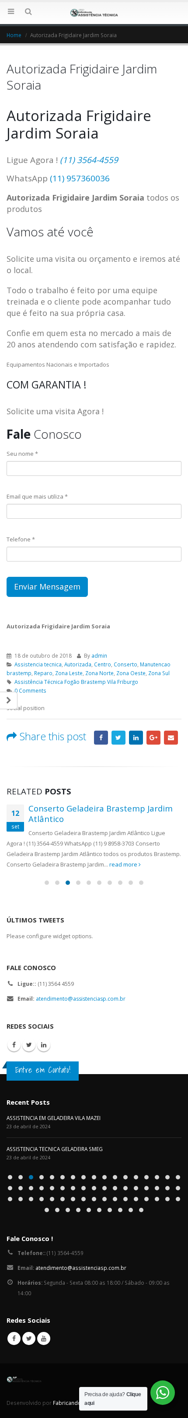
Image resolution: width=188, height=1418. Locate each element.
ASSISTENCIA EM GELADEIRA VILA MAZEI (54, 1117)
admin (99, 655)
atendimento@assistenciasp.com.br (80, 998)
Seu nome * (22, 454)
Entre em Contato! (42, 1069)
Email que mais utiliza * (37, 496)
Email (171, 738)
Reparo (43, 672)
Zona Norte (99, 672)
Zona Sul (159, 672)
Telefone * (21, 539)
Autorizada (77, 664)
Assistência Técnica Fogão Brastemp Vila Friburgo (76, 681)
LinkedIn (136, 738)
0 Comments (30, 690)
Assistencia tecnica (38, 664)
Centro (102, 664)
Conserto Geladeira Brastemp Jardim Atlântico (100, 814)
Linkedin (43, 1044)
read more (124, 864)
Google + (153, 738)
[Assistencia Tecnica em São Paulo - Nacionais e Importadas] (94, 12)
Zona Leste (69, 672)
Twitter (118, 738)
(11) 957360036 (80, 178)
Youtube (43, 1338)
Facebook (101, 738)
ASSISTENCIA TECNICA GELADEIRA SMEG (55, 1148)
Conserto (125, 664)
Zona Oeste (131, 672)
